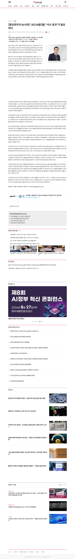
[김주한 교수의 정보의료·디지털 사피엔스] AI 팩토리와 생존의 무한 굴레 (29, 359)
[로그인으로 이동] (65, 2)
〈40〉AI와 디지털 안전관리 (18, 223)
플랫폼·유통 (45, 6)
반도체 (16, 6)
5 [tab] (38, 321)
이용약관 (15, 552)
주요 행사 (11, 284)
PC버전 (43, 552)
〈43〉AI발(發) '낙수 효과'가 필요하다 (20, 216)
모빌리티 (27, 6)
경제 (38, 6)
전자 (21, 6)
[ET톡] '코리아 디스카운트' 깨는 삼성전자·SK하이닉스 (24, 331)
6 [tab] (39, 321)
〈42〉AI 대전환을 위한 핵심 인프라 (20, 218)
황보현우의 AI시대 (14, 206)
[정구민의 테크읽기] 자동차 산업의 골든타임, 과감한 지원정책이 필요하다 (29, 348)
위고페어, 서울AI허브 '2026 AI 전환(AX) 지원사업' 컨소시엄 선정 (43, 195)
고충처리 (31, 552)
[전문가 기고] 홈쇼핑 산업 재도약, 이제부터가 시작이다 (24, 370)
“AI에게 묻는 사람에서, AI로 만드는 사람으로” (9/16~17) (23, 268)
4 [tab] (36, 321)
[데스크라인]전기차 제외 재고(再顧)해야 (20, 364)
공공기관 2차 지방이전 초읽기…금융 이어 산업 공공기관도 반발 (26, 398)
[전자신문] (37, 2)
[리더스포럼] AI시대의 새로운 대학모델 (20, 337)
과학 (52, 6)
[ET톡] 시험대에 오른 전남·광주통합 (19, 342)
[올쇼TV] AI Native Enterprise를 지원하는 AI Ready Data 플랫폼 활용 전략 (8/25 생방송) (32, 265)
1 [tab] (32, 321)
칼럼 (15, 21)
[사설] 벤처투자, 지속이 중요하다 (18, 353)
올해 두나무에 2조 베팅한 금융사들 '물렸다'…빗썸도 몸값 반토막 (27, 466)
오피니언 (65, 6)
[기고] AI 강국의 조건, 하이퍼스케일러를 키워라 (22, 375)
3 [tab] (35, 321)
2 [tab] (33, 321)
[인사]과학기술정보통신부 (17, 381)
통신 (33, 6)
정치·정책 (58, 6)
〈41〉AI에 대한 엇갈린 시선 (18, 221)
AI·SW (10, 6)
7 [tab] (41, 321)
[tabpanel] (37, 303)
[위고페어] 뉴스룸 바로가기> (32, 197)
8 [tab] (42, 321)
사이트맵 (37, 552)
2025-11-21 (44, 32)
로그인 (10, 552)
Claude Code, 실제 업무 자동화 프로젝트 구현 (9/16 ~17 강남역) (25, 37)
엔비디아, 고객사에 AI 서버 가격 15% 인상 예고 (22, 411)
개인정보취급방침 (23, 552)
